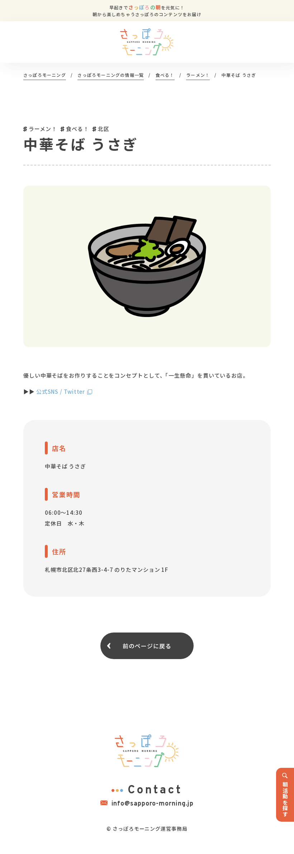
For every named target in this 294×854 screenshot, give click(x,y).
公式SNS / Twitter (60, 391)
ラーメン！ (43, 128)
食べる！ (77, 128)
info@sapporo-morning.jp (153, 804)
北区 (103, 128)
